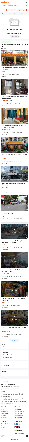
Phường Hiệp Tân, (7, 161)
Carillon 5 (5, 346)
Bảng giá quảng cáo (18, 409)
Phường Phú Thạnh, (7, 132)
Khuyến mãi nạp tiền (18, 413)
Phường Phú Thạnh (7, 357)
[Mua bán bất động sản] (5, 2)
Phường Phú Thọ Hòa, (7, 305)
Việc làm (2, 429)
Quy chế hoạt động (4, 411)
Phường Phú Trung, (7, 103)
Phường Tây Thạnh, (7, 74)
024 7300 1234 (16, 389)
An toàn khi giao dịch (5, 413)
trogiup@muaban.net (8, 403)
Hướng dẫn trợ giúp (18, 417)
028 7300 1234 (7, 389)
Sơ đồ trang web (4, 417)
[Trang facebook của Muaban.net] (15, 424)
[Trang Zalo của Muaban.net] (18, 424)
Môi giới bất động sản (5, 425)
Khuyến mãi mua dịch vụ (19, 411)
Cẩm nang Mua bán (4, 423)
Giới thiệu (2, 409)
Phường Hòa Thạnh (7, 354)
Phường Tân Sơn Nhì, (7, 276)
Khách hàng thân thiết (18, 415)
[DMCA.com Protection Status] (18, 430)
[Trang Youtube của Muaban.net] (15, 427)
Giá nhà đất (3, 427)
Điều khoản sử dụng (5, 415)
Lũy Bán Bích (6, 365)
